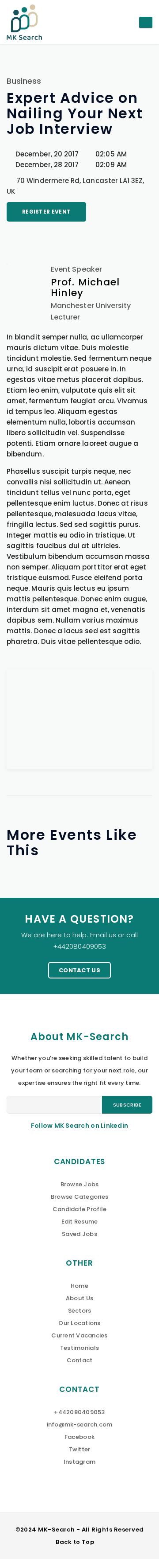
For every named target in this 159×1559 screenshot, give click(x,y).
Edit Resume (79, 1221)
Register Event (46, 211)
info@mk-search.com (80, 1424)
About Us (79, 1298)
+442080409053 (79, 1412)
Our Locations (79, 1323)
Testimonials (79, 1348)
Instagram (79, 1462)
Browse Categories (79, 1197)
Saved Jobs (79, 1234)
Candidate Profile (79, 1209)
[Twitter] (41, 237)
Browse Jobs (80, 1184)
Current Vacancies (79, 1335)
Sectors (79, 1310)
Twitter (80, 1449)
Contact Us (79, 970)
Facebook (79, 1437)
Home (79, 1286)
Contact (80, 1360)
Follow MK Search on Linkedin (79, 1125)
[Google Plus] (56, 237)
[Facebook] (11, 237)
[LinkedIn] (26, 237)
